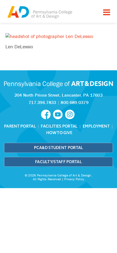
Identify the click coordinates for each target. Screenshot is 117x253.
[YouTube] (59, 114)
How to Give (59, 132)
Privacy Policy (74, 179)
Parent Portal (20, 126)
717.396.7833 (42, 102)
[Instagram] (70, 114)
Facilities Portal (59, 126)
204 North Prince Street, (58, 95)
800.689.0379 (74, 102)
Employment (96, 126)
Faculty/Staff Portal (58, 161)
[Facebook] (47, 114)
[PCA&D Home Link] (39, 12)
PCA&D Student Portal (58, 147)
